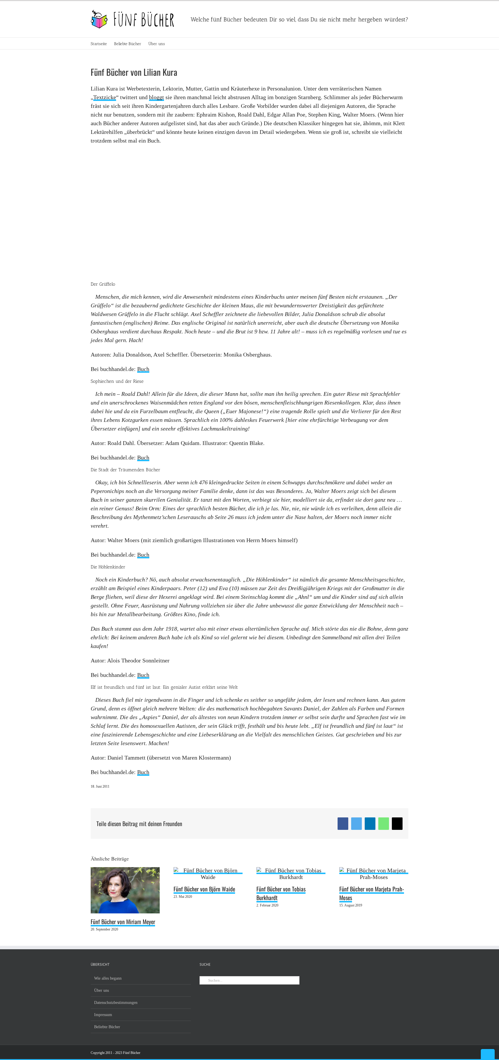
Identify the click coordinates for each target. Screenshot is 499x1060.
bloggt (156, 97)
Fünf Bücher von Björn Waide (204, 888)
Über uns (101, 990)
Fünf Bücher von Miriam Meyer (123, 921)
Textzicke (104, 97)
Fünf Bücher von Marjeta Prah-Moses (371, 893)
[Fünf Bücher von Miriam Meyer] (125, 870)
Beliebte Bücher (107, 1027)
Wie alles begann (108, 978)
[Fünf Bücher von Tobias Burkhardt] (290, 870)
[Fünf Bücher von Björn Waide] (208, 870)
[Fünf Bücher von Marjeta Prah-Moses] (373, 870)
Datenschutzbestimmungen (115, 1002)
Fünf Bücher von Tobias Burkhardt (281, 893)
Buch (143, 369)
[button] (173, 43)
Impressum (103, 1015)
